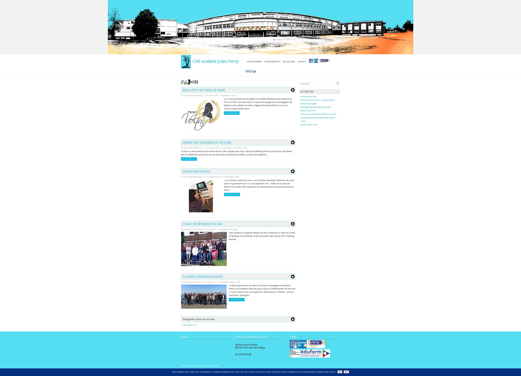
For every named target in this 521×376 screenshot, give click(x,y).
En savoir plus (231, 113)
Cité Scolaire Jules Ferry (193, 95)
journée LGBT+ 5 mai (309, 124)
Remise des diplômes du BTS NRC (207, 142)
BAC (230, 229)
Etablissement (254, 61)
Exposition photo (196, 171)
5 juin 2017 (211, 229)
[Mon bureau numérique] (311, 61)
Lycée (233, 95)
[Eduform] (251, 72)
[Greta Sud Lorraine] (324, 61)
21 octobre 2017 (213, 148)
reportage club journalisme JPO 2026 (315, 107)
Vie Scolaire (289, 61)
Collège (232, 282)
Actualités (226, 95)
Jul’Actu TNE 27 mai (308, 110)
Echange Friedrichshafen (202, 277)
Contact (301, 61)
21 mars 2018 (212, 95)
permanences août (308, 96)
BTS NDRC (237, 148)
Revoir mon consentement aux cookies (200, 365)
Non (346, 372)
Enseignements (272, 61)
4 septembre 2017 (214, 177)
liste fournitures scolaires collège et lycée (318, 100)
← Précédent (187, 325)
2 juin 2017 (211, 282)
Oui (340, 372)
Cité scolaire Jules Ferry (215, 61)
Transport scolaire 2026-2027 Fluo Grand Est (318, 114)
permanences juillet (309, 103)
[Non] (517, 372)
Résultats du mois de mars (204, 90)
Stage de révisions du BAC (203, 224)
